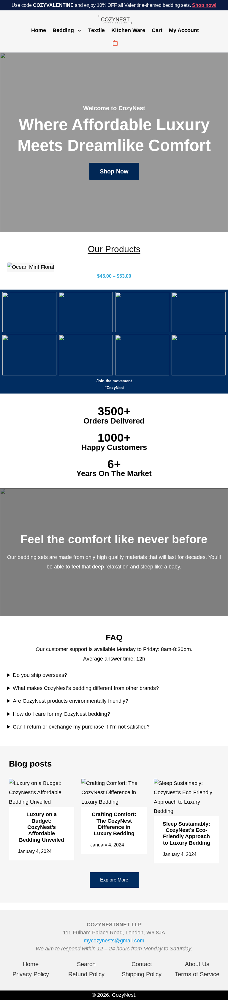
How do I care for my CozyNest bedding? (61, 714)
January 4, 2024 (35, 851)
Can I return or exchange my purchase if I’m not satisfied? (81, 727)
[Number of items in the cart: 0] (115, 42)
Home (38, 30)
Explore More (114, 879)
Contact (142, 964)
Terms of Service (197, 974)
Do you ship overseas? (40, 675)
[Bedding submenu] (79, 30)
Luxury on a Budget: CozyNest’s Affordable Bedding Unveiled (41, 827)
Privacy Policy (30, 974)
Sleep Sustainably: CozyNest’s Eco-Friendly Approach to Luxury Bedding (186, 833)
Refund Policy (86, 974)
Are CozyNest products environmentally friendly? (70, 701)
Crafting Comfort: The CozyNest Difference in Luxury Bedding (114, 823)
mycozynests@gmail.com (114, 941)
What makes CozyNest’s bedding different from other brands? (86, 688)
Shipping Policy (142, 974)
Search (86, 964)
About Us (197, 964)
